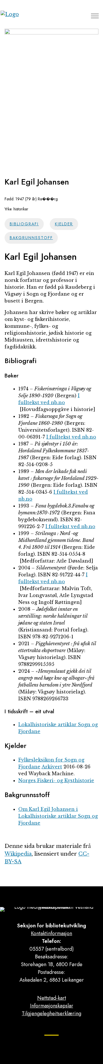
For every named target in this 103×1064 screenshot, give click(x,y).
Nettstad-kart (51, 998)
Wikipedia (18, 854)
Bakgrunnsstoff (31, 238)
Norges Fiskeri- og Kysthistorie (56, 780)
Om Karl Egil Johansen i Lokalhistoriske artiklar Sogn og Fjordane (58, 816)
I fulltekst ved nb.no (71, 437)
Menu (95, 16)
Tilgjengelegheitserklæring (51, 1013)
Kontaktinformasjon (51, 933)
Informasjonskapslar (51, 1005)
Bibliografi (24, 224)
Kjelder (64, 224)
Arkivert (51, 767)
